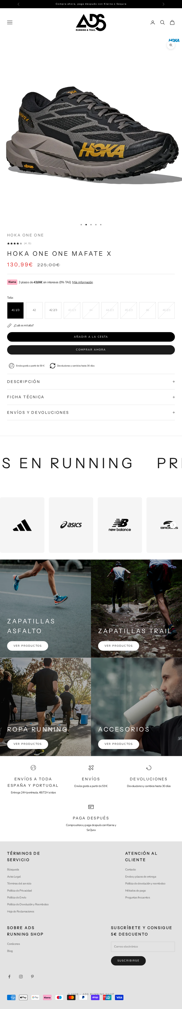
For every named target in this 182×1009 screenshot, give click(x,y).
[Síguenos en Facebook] (9, 976)
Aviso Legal (14, 877)
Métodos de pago (135, 891)
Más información (82, 282)
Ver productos (28, 646)
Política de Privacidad (19, 891)
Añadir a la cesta (91, 337)
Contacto (130, 870)
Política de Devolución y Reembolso (27, 904)
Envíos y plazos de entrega (140, 877)
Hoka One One (25, 235)
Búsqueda (13, 870)
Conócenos (13, 944)
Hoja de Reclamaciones (20, 912)
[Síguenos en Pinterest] (32, 976)
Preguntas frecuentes (137, 898)
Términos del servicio (19, 884)
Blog (10, 951)
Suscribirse (128, 960)
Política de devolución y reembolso (145, 884)
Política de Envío (16, 898)
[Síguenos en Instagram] (21, 976)
